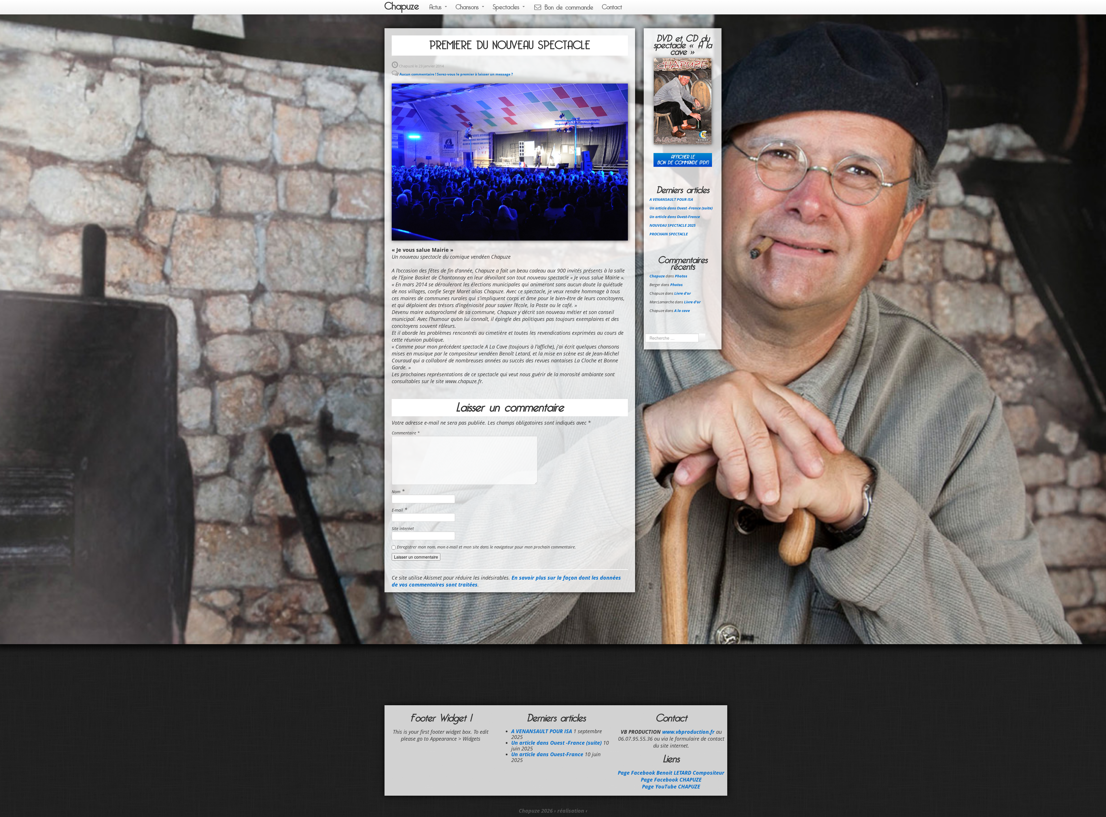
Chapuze (402, 6)
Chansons (468, 7)
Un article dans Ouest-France (674, 216)
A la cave (682, 310)
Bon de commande (567, 7)
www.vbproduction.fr (688, 731)
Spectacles (507, 7)
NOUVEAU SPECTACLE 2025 (672, 225)
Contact (612, 7)
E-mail (397, 510)
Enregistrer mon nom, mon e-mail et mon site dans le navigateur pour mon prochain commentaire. (486, 547)
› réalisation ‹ (570, 810)
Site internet (403, 528)
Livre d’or (682, 293)
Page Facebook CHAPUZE (671, 779)
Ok (701, 338)
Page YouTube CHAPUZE (671, 786)
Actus (436, 7)
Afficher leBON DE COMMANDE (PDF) (683, 160)
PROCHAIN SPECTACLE (668, 234)
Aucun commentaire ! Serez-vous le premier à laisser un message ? (456, 74)
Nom (396, 491)
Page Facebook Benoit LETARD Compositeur (671, 772)
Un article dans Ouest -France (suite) (681, 208)
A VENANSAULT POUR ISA (671, 199)
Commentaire (406, 433)
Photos (681, 276)
